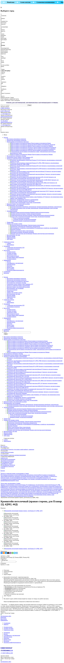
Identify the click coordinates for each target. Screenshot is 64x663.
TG (2, 121)
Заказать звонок (5, 106)
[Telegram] (17, 553)
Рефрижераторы (11, 237)
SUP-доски (10, 239)
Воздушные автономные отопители (16, 139)
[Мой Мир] (6, 553)
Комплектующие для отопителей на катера (18, 204)
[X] (8, 553)
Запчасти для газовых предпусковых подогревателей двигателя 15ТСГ (32, 493)
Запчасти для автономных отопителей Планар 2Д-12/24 (15, 484)
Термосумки (10, 222)
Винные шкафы (11, 236)
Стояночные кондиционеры (43, 2)
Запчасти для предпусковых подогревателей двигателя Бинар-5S (20, 487)
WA (4, 121)
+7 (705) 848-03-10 (5, 113)
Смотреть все (4, 458)
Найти (5, 334)
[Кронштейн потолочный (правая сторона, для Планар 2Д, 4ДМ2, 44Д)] (23, 510)
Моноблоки (8, 2)
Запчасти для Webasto (27, 496)
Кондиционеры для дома (13, 235)
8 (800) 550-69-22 (5, 108)
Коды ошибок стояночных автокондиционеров (13, 455)
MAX (6, 121)
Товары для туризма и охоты (14, 223)
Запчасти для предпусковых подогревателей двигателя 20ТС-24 (20, 492)
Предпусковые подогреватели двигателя (17, 141)
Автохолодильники (12, 211)
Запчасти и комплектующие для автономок (18, 158)
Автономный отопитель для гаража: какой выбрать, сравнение (17, 449)
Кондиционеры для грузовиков (15, 205)
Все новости (4, 446)
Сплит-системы (23, 2)
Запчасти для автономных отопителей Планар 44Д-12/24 (19, 486)
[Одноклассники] (4, 553)
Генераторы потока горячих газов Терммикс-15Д (20, 157)
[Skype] (15, 553)
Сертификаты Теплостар (7, 466)
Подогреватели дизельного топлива (16, 156)
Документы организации (7, 460)
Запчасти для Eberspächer (15, 496)
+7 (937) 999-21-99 (7, 653)
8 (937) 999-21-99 (5, 111)
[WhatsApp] (12, 553)
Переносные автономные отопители (16, 140)
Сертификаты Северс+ (7, 463)
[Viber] (10, 553)
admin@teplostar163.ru (6, 116)
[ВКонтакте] (1, 553)
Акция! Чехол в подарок (7, 452)
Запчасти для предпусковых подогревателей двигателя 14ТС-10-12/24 (29, 489)
